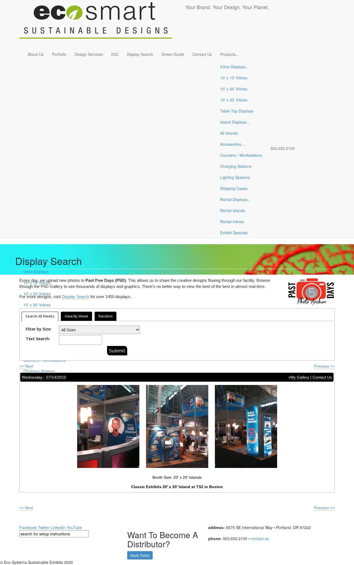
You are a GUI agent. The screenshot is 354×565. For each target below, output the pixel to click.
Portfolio (59, 54)
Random (105, 316)
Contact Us (202, 54)
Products (229, 54)
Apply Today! (140, 555)
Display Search (140, 54)
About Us (36, 54)
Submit (117, 350)
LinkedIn (58, 527)
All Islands (229, 133)
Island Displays (235, 122)
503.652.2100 (282, 148)
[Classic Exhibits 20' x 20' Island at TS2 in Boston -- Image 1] (108, 426)
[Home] (102, 23)
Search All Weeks (39, 316)
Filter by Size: (38, 329)
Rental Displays (235, 199)
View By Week (76, 316)
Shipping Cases (234, 188)
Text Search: (38, 338)
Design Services (89, 54)
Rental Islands (232, 210)
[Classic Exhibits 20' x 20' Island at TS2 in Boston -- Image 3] (246, 426)
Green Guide (173, 54)
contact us (260, 538)
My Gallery (36, 260)
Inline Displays (234, 66)
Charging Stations (235, 166)
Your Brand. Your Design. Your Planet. (227, 7)
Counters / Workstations (241, 155)
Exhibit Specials (234, 232)
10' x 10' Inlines (233, 77)
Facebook (28, 527)
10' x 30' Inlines (233, 100)
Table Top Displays (236, 111)
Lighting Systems (235, 177)
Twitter (44, 527)
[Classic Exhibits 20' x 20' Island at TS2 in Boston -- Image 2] (177, 426)
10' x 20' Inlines (233, 89)
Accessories (232, 144)
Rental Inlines (232, 221)
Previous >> (324, 366)
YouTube (74, 527)
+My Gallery (298, 377)
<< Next (26, 366)
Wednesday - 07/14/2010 (44, 377)
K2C (115, 54)
